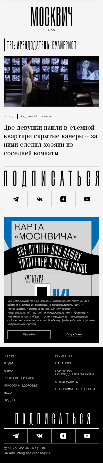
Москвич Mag (28, 448)
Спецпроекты (66, 381)
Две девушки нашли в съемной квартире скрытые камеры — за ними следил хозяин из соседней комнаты (50, 140)
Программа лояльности (75, 389)
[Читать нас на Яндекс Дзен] (64, 199)
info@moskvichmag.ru (33, 453)
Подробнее (74, 334)
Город (9, 116)
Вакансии (63, 363)
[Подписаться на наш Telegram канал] (16, 199)
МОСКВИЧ (51, 18)
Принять (29, 334)
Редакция (63, 356)
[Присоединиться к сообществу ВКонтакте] (40, 199)
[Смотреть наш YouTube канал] (88, 199)
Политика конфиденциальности (74, 372)
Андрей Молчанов (36, 116)
